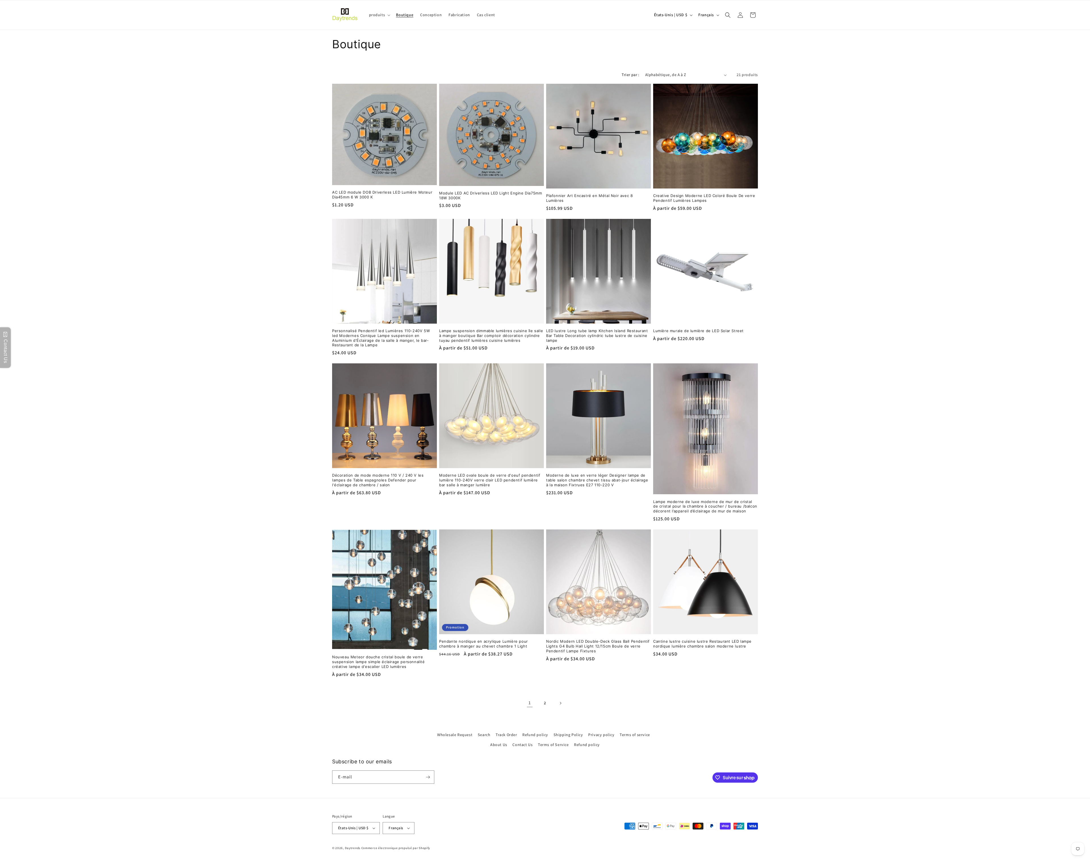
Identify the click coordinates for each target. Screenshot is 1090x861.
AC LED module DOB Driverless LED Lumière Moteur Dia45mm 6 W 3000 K (382, 194)
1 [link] (530, 703)
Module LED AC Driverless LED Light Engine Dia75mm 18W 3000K (490, 195)
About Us (498, 744)
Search (484, 734)
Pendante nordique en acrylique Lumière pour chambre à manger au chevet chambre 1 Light (483, 643)
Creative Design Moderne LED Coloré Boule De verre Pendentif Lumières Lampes (704, 198)
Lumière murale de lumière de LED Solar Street (698, 330)
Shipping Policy (568, 734)
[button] (379, 15)
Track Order (506, 734)
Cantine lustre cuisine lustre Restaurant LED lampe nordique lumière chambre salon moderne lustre (702, 643)
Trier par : (630, 74)
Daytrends (352, 848)
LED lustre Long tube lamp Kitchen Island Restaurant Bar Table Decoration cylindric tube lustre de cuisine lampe (597, 335)
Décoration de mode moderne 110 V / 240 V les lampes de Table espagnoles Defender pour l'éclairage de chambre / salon (378, 480)
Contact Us (522, 744)
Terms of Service (553, 744)
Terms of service (635, 734)
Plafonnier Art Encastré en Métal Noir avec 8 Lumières (589, 198)
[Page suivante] (560, 703)
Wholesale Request (454, 734)
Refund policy (535, 734)
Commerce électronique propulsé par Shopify (395, 848)
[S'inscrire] (428, 777)
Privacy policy (601, 734)
